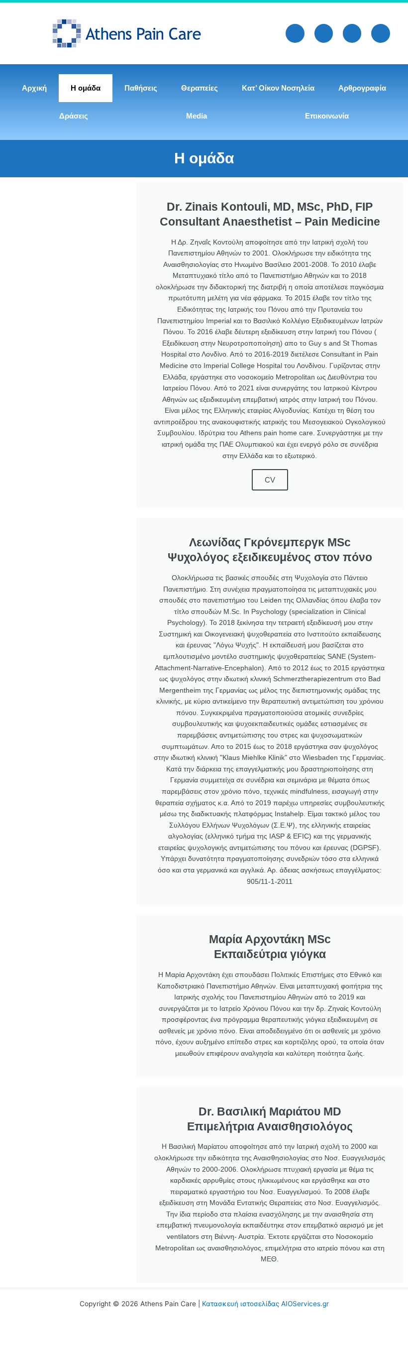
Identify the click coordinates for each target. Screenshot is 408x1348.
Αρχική (34, 88)
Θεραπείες (199, 88)
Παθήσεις (140, 88)
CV (270, 480)
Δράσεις (73, 116)
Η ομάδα (86, 88)
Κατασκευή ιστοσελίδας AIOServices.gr (265, 1304)
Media (196, 116)
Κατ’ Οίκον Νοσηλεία (278, 88)
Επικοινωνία (327, 116)
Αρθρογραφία (362, 88)
